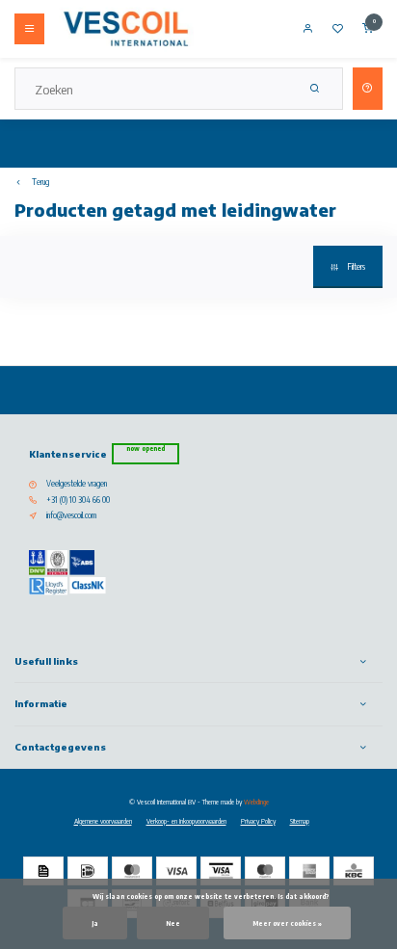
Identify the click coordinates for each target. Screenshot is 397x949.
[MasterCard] (132, 871)
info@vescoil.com (71, 515)
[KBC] (353, 871)
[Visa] (176, 871)
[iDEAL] (87, 871)
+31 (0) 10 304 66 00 (78, 500)
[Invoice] (43, 871)
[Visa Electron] (220, 871)
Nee (173, 923)
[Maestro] (265, 871)
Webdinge (256, 801)
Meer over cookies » (287, 923)
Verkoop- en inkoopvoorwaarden (186, 821)
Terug (40, 182)
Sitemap (299, 821)
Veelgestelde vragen (76, 483)
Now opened (145, 448)
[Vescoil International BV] (126, 29)
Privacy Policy (258, 821)
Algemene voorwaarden (103, 821)
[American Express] (309, 871)
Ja (95, 923)
